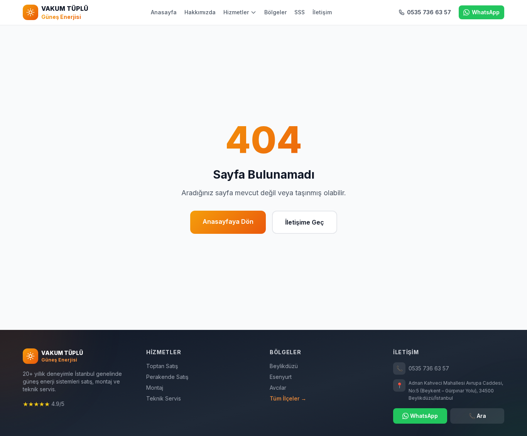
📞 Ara (477, 415)
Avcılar (278, 387)
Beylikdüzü (284, 366)
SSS (299, 12)
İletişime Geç (304, 222)
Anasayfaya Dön (228, 221)
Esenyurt (281, 376)
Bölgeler (275, 12)
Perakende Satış (167, 376)
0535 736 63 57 (422, 368)
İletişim (322, 12)
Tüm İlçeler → (288, 398)
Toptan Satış (162, 366)
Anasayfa (164, 12)
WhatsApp (424, 415)
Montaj (154, 387)
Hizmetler (236, 12)
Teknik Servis (163, 398)
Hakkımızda (200, 12)
